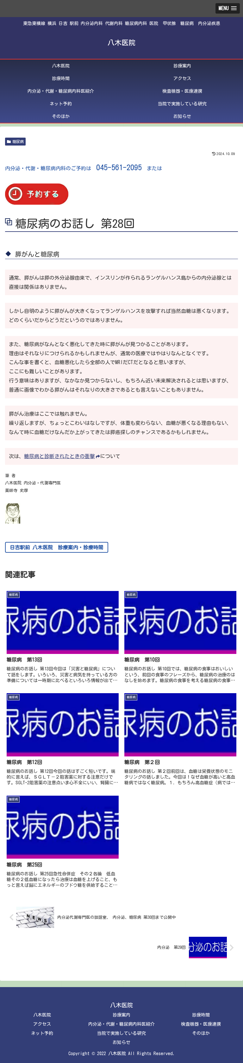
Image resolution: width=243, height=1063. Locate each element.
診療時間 (201, 1015)
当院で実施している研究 (121, 1033)
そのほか (201, 1033)
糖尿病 (18, 141)
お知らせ (121, 1042)
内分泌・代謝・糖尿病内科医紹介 (121, 1024)
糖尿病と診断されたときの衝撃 (59, 456)
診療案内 (121, 1015)
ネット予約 (42, 1033)
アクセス (42, 1024)
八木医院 (42, 1015)
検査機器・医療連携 (201, 1024)
